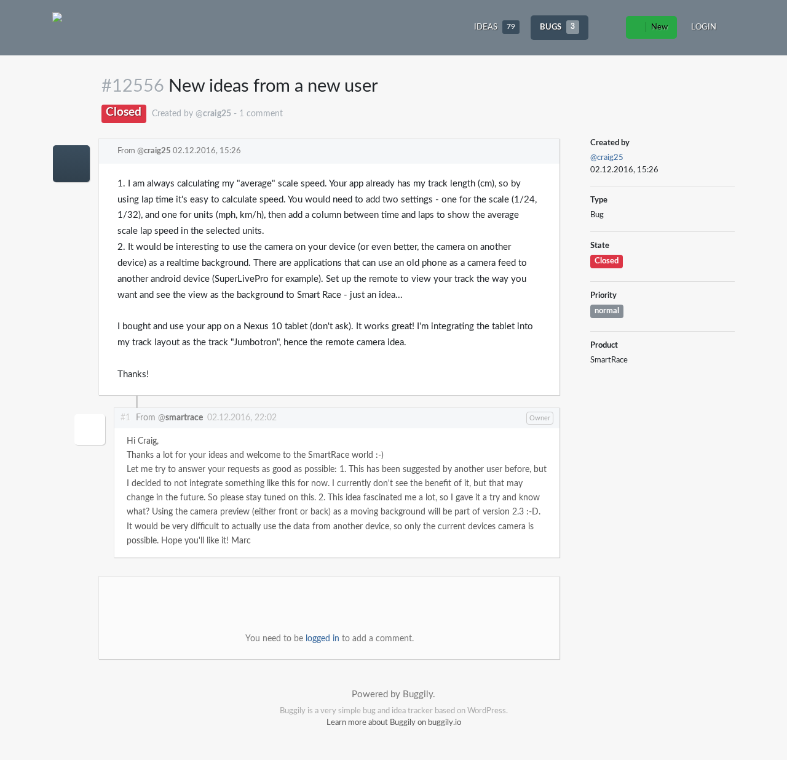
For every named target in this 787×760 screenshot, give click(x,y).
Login (703, 27)
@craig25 (606, 158)
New (658, 27)
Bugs (557, 27)
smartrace (184, 418)
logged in (322, 638)
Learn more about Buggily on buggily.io (393, 723)
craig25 (157, 151)
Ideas (494, 27)
